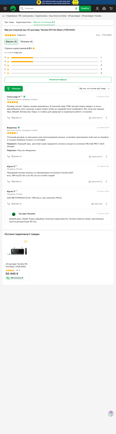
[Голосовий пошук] (76, 8)
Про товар (9, 22)
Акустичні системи (57, 16)
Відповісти (16, 118)
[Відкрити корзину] (111, 8)
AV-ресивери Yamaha (91, 16)
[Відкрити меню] (5, 8)
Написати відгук (58, 80)
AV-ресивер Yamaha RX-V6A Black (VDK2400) (17, 265)
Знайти (85, 8)
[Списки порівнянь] (104, 8)
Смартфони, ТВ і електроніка (20, 16)
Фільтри (16, 89)
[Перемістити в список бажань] (25, 241)
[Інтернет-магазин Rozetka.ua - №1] (13, 8)
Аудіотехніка (41, 16)
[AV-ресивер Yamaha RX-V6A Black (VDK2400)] (17, 250)
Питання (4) (27, 42)
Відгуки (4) (11, 42)
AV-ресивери (74, 16)
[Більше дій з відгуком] (106, 118)
